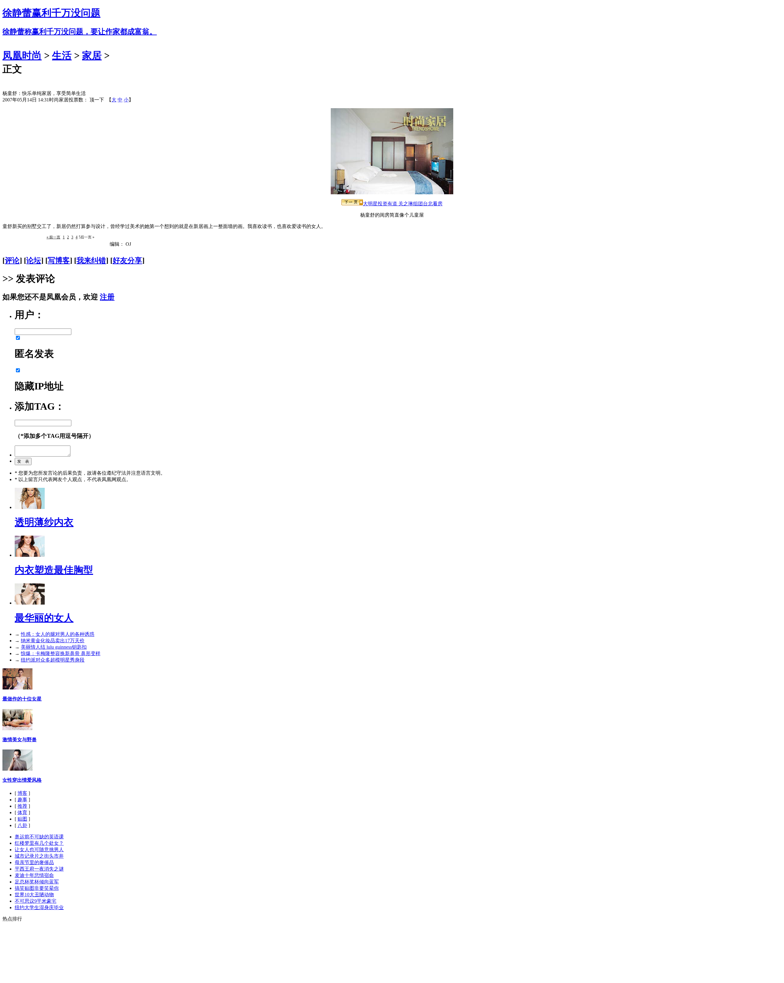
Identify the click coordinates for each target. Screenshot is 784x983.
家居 (92, 55)
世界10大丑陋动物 (34, 894)
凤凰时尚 (22, 55)
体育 (22, 812)
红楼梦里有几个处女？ (39, 843)
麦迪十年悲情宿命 (34, 875)
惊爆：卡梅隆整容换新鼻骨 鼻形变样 (60, 653)
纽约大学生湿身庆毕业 (39, 907)
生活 (62, 55)
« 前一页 (53, 237)
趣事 (22, 799)
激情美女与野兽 (19, 739)
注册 (107, 297)
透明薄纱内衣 (44, 522)
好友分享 (127, 260)
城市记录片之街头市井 (39, 856)
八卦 (22, 825)
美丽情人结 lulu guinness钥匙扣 (54, 647)
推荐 (22, 806)
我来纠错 (91, 260)
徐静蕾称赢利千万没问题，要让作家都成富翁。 (79, 32)
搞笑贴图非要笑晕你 (37, 888)
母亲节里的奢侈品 (34, 862)
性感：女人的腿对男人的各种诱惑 (57, 634)
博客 (22, 793)
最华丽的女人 (44, 617)
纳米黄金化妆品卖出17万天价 (53, 640)
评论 (12, 260)
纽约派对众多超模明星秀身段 (53, 659)
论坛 (33, 260)
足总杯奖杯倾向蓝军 (37, 881)
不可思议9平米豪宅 (35, 901)
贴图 (22, 819)
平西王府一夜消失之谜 (39, 868)
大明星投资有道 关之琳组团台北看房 (403, 203)
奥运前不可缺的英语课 (39, 836)
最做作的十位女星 (22, 698)
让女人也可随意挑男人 (39, 849)
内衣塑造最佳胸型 (54, 569)
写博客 (59, 260)
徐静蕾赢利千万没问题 (51, 12)
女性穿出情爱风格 (22, 780)
